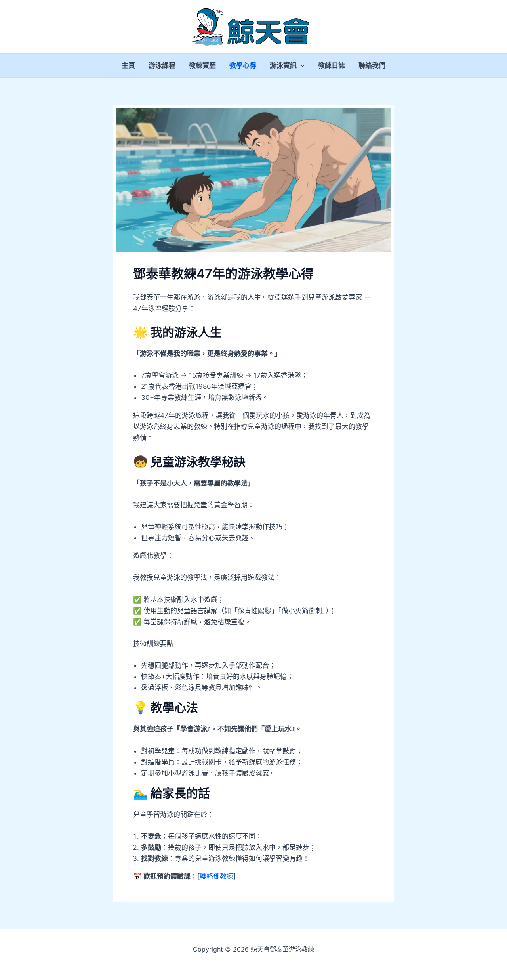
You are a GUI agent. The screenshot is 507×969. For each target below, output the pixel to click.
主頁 (128, 65)
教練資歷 (202, 65)
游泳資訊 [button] (283, 65)
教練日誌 (331, 65)
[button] (301, 65)
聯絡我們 (371, 65)
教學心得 (242, 65)
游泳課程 (162, 65)
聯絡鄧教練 (216, 876)
